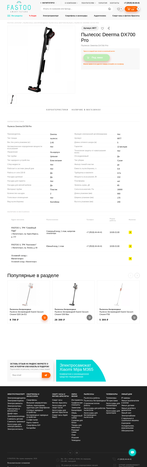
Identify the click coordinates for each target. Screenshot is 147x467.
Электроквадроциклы (16, 398)
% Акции (32, 16)
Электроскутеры (14, 406)
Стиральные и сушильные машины (130, 419)
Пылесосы (89, 394)
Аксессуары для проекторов (113, 412)
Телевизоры (112, 394)
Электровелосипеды (16, 416)
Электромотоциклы (15, 401)
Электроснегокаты (15, 429)
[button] (137, 275)
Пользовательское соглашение (18, 463)
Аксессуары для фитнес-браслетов (60, 411)
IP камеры (125, 398)
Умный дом (126, 394)
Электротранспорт (51, 16)
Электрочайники (128, 416)
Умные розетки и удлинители (128, 409)
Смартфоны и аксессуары (76, 16)
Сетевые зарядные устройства (35, 411)
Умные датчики (127, 405)
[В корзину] (45, 317)
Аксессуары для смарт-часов (59, 406)
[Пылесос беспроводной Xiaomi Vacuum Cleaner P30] (118, 302)
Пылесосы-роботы (92, 398)
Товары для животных (76, 426)
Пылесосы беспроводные (95, 401)
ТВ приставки (112, 401)
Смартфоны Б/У (33, 425)
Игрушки (75, 437)
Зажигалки (76, 408)
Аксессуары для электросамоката (14, 425)
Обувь (74, 413)
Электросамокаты (15, 403)
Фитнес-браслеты (59, 403)
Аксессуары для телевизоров (113, 404)
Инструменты (77, 400)
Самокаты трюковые (16, 422)
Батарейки (31, 428)
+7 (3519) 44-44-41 (132, 3)
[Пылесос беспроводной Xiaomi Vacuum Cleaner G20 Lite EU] (28, 302)
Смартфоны (32, 400)
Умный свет (126, 413)
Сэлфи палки (32, 420)
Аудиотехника (100, 16)
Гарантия (103, 3)
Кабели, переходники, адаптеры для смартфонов (38, 406)
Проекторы (111, 408)
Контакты (114, 3)
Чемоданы (76, 440)
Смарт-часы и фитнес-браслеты (126, 16)
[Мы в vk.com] (70, 452)
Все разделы (17, 16)
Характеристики (57, 110)
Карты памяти (32, 423)
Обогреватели (127, 431)
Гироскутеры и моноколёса (13, 410)
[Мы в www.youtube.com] (76, 452)
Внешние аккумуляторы (37, 403)
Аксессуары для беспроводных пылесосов (91, 415)
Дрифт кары (12, 413)
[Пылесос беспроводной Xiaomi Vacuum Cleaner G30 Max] (73, 302)
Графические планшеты (77, 404)
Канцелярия (76, 410)
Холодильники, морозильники (127, 427)
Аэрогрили (125, 423)
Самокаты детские (15, 419)
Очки (73, 435)
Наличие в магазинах (86, 110)
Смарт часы (57, 400)
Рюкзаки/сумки (75, 431)
